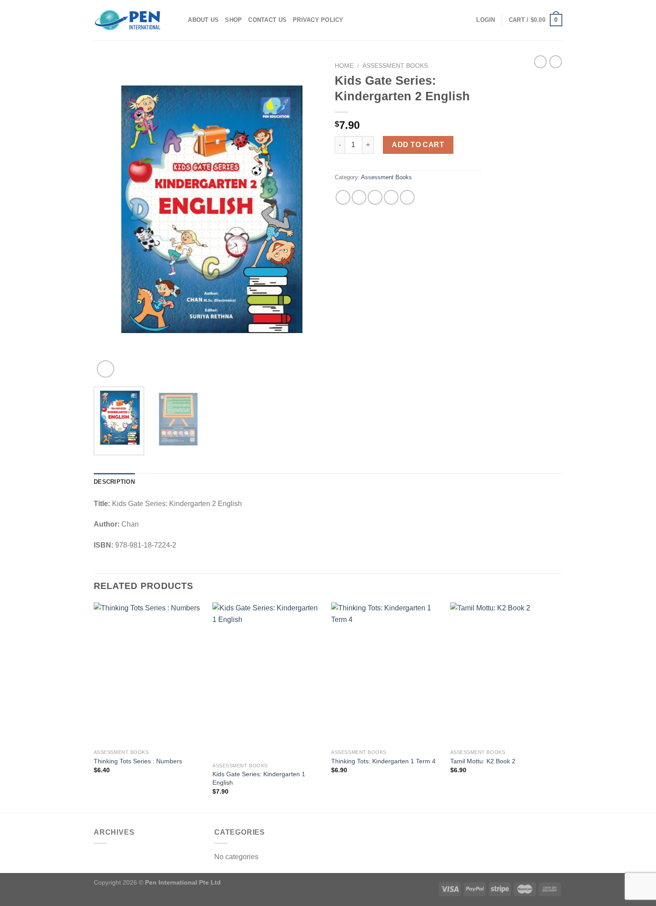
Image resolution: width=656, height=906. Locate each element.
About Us (203, 19)
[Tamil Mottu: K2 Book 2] (505, 673)
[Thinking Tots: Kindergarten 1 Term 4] (386, 673)
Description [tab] (114, 481)
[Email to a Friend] (375, 197)
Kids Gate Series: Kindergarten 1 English (258, 778)
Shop (233, 19)
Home (344, 65)
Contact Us (267, 19)
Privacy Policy (318, 19)
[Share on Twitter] (359, 197)
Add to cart (418, 144)
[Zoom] (105, 369)
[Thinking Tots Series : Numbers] (149, 673)
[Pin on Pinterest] (391, 197)
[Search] (178, 20)
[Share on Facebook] (343, 197)
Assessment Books (395, 65)
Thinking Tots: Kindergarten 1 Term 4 (383, 761)
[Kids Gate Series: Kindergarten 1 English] (267, 680)
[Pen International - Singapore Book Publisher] (128, 20)
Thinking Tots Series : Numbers (138, 761)
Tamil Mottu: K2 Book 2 (482, 761)
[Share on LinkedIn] (407, 197)
